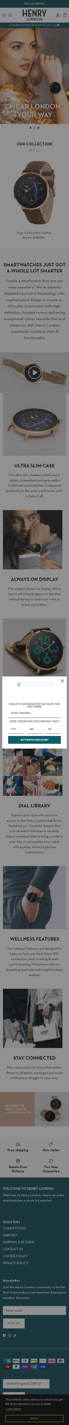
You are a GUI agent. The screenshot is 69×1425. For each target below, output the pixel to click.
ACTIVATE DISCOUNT (34, 740)
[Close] (62, 680)
